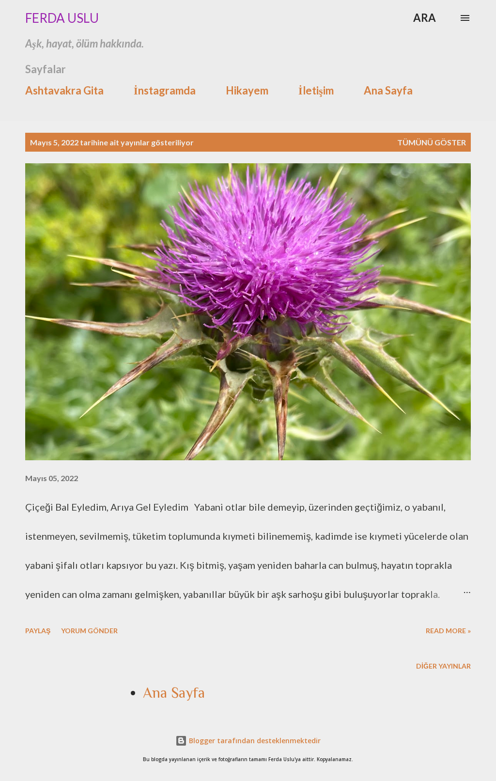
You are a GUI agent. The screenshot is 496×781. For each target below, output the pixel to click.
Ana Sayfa (388, 90)
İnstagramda (165, 90)
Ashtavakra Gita (64, 90)
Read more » (448, 630)
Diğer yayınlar (443, 666)
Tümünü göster (431, 142)
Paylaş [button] (37, 630)
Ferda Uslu (62, 18)
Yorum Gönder (89, 630)
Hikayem (247, 90)
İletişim (316, 90)
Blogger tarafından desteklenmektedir (254, 740)
